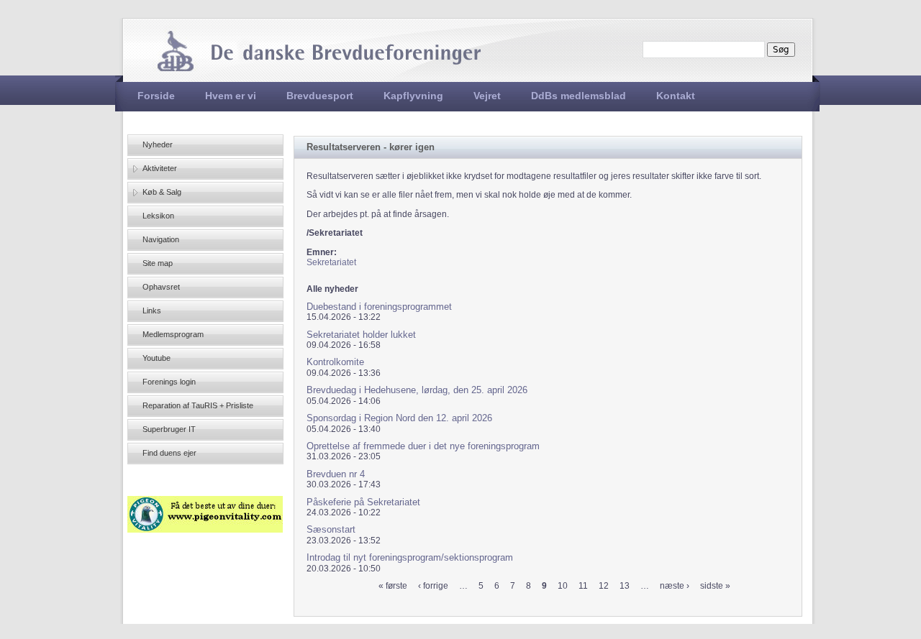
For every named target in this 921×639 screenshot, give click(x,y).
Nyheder (157, 144)
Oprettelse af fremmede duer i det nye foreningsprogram (423, 446)
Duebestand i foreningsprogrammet (379, 306)
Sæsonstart (331, 529)
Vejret (487, 95)
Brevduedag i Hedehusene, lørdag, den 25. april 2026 (417, 390)
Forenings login (169, 381)
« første (392, 586)
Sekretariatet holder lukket (361, 334)
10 (563, 586)
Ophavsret (161, 286)
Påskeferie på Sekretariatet (363, 502)
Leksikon (158, 215)
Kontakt (675, 95)
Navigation (160, 239)
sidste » (715, 586)
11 (583, 586)
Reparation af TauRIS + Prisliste (197, 405)
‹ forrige (433, 586)
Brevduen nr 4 (336, 474)
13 (625, 586)
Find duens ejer (169, 453)
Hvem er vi (230, 95)
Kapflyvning (413, 95)
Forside (156, 95)
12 (604, 586)
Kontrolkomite (335, 362)
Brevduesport (319, 95)
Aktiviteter (159, 168)
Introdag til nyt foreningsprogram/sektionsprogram (410, 557)
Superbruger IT (169, 429)
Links (151, 310)
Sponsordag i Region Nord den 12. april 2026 (399, 418)
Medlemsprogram (173, 334)
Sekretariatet (331, 262)
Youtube (156, 358)
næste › (674, 586)
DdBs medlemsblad (578, 95)
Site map (157, 263)
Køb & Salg (161, 192)
